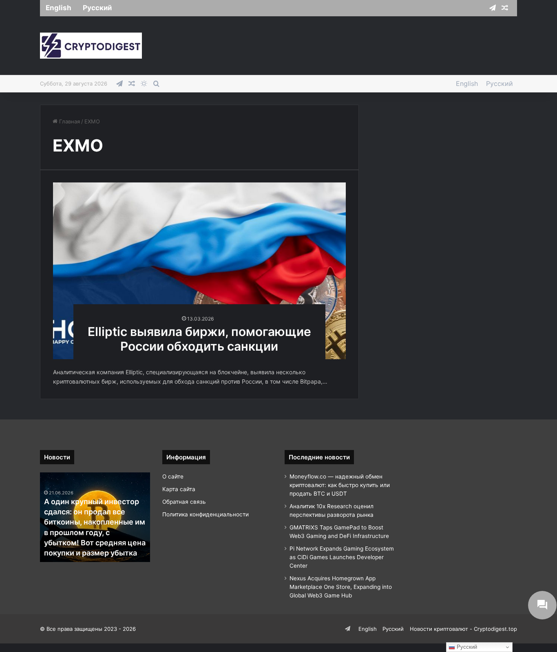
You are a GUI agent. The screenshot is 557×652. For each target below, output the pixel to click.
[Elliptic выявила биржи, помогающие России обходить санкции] (199, 270)
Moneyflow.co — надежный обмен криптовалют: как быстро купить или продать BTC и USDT (340, 485)
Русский (97, 8)
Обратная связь (184, 501)
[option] (95, 517)
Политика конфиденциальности (205, 514)
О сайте (172, 476)
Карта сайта (178, 489)
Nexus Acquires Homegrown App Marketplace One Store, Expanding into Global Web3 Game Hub (341, 587)
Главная (68, 121)
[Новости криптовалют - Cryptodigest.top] (91, 46)
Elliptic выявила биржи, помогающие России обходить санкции (199, 338)
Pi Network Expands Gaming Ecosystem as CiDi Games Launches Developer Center (342, 557)
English (58, 8)
